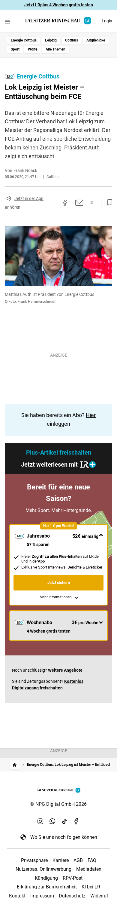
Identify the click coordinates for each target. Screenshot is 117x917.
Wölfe (32, 49)
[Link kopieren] (53, 202)
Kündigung (46, 878)
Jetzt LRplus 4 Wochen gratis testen (58, 4)
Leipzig (51, 40)
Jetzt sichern (58, 582)
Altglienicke (95, 40)
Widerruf (99, 896)
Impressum (42, 896)
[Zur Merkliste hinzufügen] (108, 203)
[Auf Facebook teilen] (65, 203)
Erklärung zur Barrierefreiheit (47, 887)
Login (107, 20)
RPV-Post (72, 878)
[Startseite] (15, 764)
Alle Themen (55, 49)
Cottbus (71, 40)
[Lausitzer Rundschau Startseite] (58, 20)
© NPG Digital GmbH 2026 (58, 804)
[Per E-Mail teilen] (79, 203)
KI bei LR (91, 887)
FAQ (92, 860)
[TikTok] (64, 821)
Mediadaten (88, 869)
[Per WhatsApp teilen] (92, 202)
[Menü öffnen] (7, 21)
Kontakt (17, 896)
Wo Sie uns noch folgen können (63, 837)
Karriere (60, 860)
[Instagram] (40, 821)
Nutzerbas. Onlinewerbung (43, 869)
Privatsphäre (34, 860)
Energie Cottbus (24, 40)
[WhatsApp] (52, 821)
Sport (15, 49)
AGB (78, 860)
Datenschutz (72, 896)
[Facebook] (76, 821)
